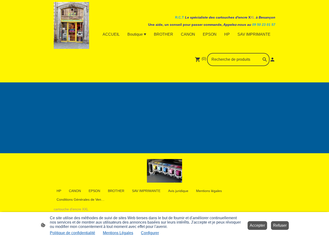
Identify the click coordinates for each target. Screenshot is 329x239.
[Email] (175, 75)
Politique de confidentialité (72, 233)
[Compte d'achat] (272, 59)
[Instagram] (154, 75)
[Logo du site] (71, 25)
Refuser (280, 225)
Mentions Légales (118, 233)
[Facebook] (143, 75)
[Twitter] (164, 75)
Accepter (257, 225)
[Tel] (185, 75)
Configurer (150, 233)
